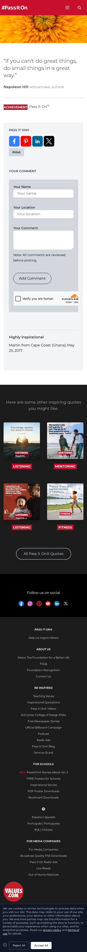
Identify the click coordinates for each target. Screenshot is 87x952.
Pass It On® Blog (43, 746)
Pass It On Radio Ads (44, 862)
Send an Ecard (43, 752)
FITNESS (65, 527)
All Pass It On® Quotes (44, 554)
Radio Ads (43, 740)
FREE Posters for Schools (43, 778)
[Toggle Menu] (67, 7)
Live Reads (43, 868)
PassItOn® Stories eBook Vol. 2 (43, 772)
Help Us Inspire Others (44, 637)
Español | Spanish (43, 817)
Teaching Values (43, 696)
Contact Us (43, 676)
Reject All (19, 945)
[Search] (79, 7)
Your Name (22, 187)
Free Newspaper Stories (44, 721)
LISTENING (22, 466)
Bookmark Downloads (43, 797)
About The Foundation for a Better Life (43, 657)
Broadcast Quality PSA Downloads (43, 855)
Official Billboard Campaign (43, 727)
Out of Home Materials (43, 874)
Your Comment (25, 228)
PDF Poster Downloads (43, 791)
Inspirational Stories (43, 785)
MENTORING (65, 466)
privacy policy (52, 930)
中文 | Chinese (43, 829)
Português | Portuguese (43, 823)
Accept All (41, 945)
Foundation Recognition (43, 670)
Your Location (24, 207)
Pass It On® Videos (43, 708)
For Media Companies (43, 849)
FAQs (43, 663)
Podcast (43, 733)
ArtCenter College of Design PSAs (43, 715)
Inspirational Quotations (43, 702)
